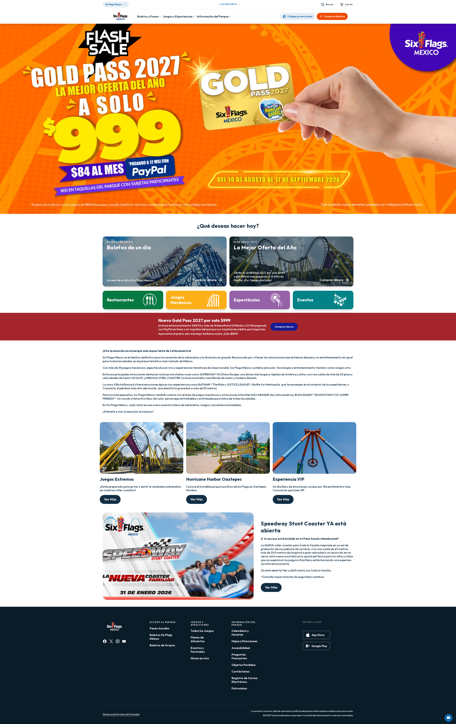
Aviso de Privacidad (129, 714)
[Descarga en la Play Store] (316, 646)
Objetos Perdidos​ (244, 665)
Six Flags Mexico (113, 4)
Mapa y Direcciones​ (245, 641)
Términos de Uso (111, 714)
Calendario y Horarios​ (240, 632)
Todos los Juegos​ (202, 631)
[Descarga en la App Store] (316, 635)
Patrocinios (239, 688)
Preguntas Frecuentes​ (239, 656)
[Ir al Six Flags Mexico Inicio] (119, 16)
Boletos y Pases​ (148, 16)
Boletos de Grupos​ (162, 645)
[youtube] (124, 641)
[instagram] (117, 641)
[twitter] (111, 641)
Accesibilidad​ (241, 648)
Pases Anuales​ (159, 628)
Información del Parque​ (213, 16)
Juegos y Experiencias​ (178, 16)
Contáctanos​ (241, 671)
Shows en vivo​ (200, 658)
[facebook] (105, 641)
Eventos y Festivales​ (198, 649)
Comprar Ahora (284, 326)
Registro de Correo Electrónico (245, 680)
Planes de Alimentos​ (198, 639)
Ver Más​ (110, 499)
